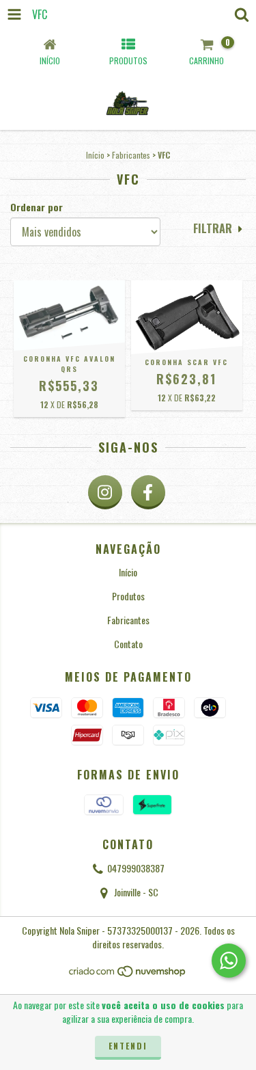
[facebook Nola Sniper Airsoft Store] (148, 492)
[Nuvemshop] (128, 974)
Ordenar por (36, 207)
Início (95, 155)
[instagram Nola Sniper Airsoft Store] (105, 492)
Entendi (128, 1046)
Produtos (128, 596)
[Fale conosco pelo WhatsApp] (229, 961)
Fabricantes (131, 155)
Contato (128, 644)
